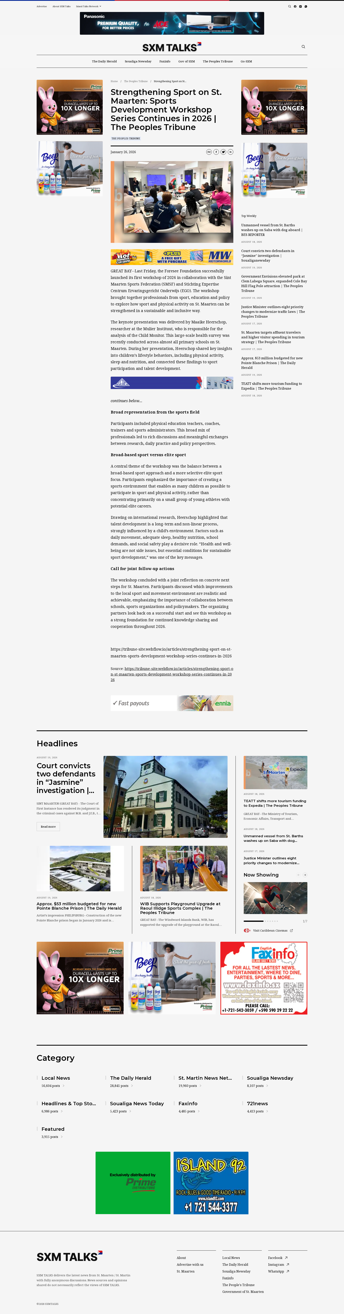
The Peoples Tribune (218, 61)
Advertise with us (190, 1264)
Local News (231, 1258)
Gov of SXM (186, 61)
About (181, 1258)
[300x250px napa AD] (263, 978)
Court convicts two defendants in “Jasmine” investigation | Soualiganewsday (267, 256)
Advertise (42, 6)
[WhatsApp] (305, 6)
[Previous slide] (298, 875)
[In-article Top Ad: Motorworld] (172, 257)
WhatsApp (276, 1271)
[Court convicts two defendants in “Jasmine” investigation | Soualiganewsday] (166, 797)
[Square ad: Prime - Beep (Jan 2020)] (133, 1183)
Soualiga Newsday (138, 61)
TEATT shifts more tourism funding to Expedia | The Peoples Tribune (271, 386)
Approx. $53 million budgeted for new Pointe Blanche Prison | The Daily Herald (272, 363)
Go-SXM (246, 61)
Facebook (275, 1258)
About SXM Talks (61, 6)
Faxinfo (164, 61)
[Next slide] (305, 875)
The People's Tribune (238, 1285)
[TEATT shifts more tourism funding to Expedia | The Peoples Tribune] (275, 772)
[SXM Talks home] (171, 46)
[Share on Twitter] (223, 152)
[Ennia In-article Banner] (172, 703)
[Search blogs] (289, 6)
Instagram (276, 1264)
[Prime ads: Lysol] (70, 107)
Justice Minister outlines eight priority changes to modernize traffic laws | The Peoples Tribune (273, 312)
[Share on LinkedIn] (230, 152)
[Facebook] (295, 6)
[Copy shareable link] (209, 152)
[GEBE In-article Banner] (172, 383)
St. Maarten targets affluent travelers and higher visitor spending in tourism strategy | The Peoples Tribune (273, 337)
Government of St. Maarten (243, 1291)
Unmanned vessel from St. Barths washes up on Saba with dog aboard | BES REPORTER (272, 230)
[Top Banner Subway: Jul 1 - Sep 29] (172, 23)
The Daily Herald (104, 61)
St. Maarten (185, 1271)
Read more (50, 826)
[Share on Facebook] (216, 152)
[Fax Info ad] (211, 1183)
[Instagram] (300, 6)
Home (114, 81)
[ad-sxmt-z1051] (70, 168)
